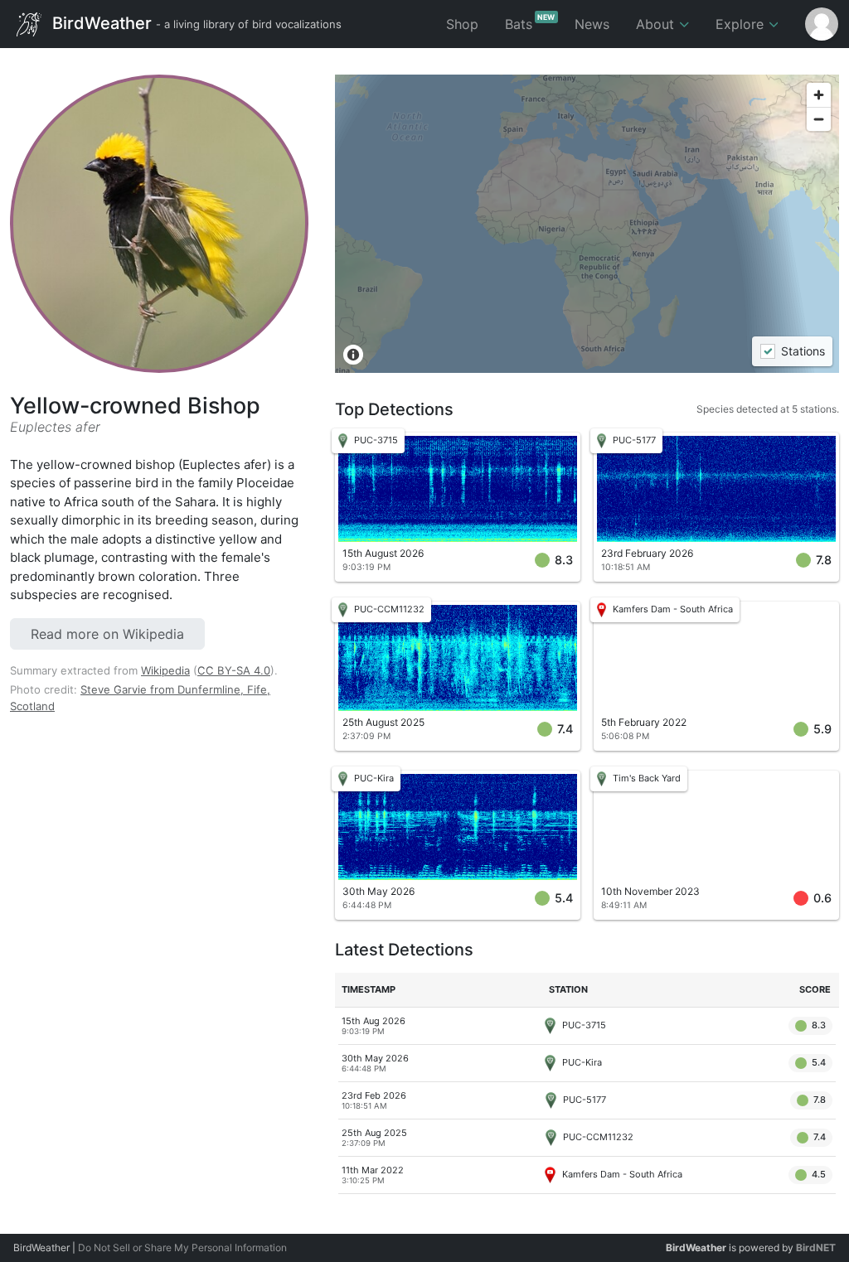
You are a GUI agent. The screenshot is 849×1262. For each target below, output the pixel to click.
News (592, 24)
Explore (742, 24)
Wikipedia (165, 670)
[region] (587, 224)
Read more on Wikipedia (107, 634)
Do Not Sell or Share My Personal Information (182, 1247)
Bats (530, 22)
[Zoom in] (819, 95)
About (657, 24)
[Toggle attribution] (353, 355)
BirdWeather (195, 22)
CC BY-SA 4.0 (233, 670)
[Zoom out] (819, 119)
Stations (802, 352)
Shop (462, 24)
